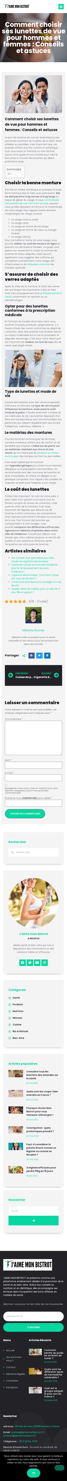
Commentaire (14, 719)
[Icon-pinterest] (44, 962)
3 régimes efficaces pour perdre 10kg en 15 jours (41, 1169)
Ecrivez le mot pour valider (29, 798)
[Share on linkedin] (47, 656)
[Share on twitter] (39, 656)
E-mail (9, 773)
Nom (8, 760)
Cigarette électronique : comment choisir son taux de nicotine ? (35, 576)
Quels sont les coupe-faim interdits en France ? (42, 1093)
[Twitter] (30, 962)
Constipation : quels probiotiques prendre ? (40, 1129)
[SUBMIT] (33, 1220)
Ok (33, 1473)
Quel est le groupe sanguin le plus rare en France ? (53, 1392)
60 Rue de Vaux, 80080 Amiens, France (37, 1426)
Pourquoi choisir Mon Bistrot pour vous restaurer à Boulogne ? (40, 1111)
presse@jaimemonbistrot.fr (27, 1432)
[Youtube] (37, 962)
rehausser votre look (38, 264)
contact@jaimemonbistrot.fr (19, 1435)
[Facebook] (22, 962)
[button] (61, 6)
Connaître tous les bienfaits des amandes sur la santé (42, 1075)
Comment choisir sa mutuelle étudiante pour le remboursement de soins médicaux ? (34, 568)
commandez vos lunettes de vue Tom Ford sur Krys (32, 201)
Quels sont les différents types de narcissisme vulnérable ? (53, 1373)
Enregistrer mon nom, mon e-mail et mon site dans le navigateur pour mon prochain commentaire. (31, 790)
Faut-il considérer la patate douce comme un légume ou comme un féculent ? (41, 1149)
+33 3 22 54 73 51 (27, 1441)
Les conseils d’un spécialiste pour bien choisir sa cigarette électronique (32, 559)
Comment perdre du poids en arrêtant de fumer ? (53, 1354)
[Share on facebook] (31, 656)
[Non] (59, 1468)
